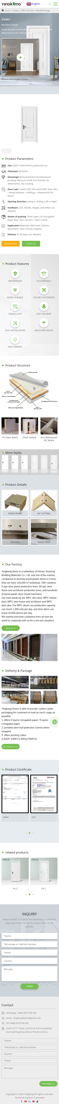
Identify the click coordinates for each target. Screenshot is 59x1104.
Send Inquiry (10, 243)
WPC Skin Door (28, 10)
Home (7, 10)
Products (16, 10)
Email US (31, 243)
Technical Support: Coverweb (29, 1097)
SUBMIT (29, 986)
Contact (7, 1005)
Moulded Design (43, 10)
